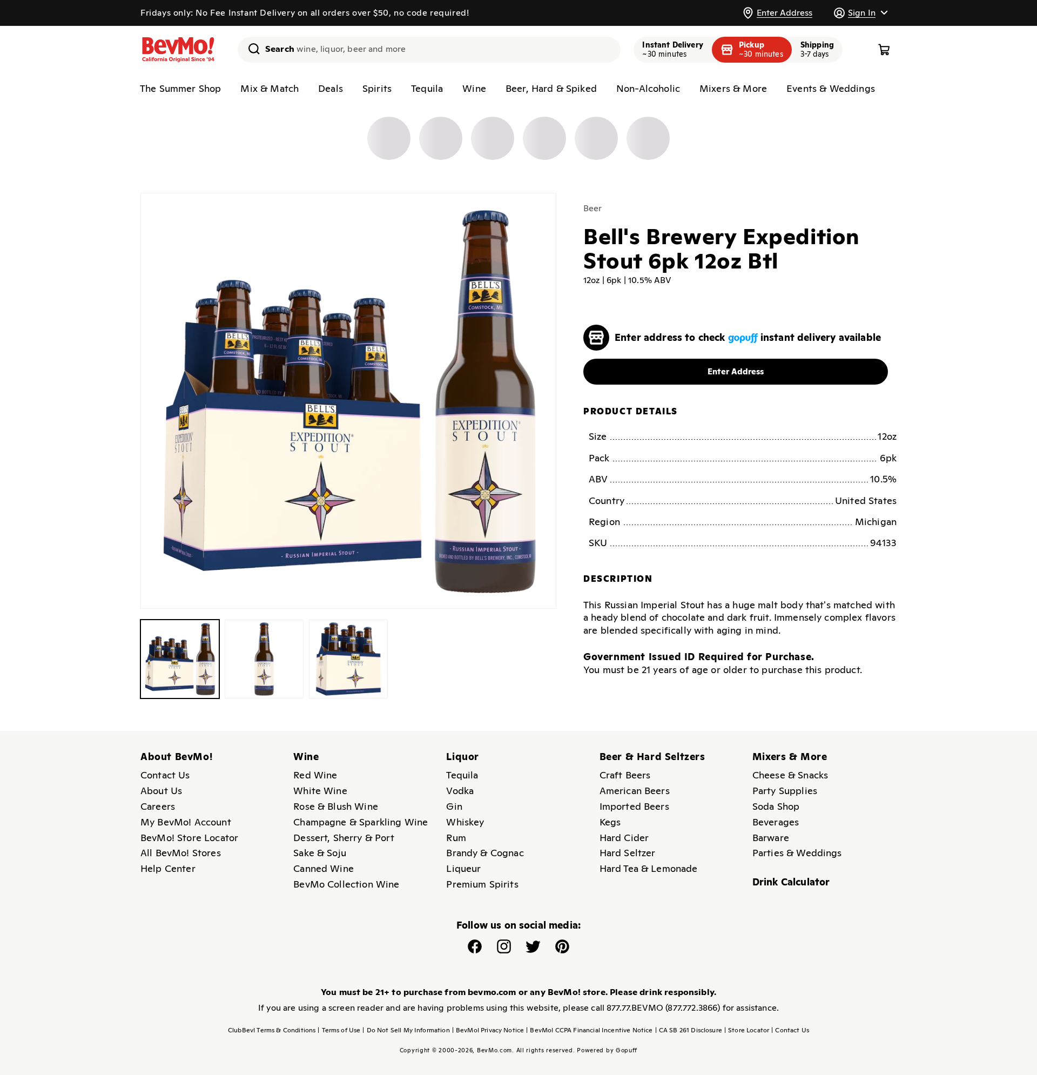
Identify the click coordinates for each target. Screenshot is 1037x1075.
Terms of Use (339, 1030)
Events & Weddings (830, 88)
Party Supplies (784, 790)
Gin (454, 806)
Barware (770, 837)
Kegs (610, 822)
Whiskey (465, 822)
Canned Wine (323, 868)
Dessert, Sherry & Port (343, 837)
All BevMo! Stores (180, 852)
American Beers (635, 790)
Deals (330, 88)
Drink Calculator (791, 882)
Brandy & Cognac (484, 852)
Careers (157, 806)
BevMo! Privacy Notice (488, 1030)
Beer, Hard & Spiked (551, 88)
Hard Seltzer (628, 852)
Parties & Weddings (797, 852)
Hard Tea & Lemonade (649, 868)
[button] (860, 12)
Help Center (168, 868)
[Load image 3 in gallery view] (348, 659)
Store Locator (746, 1030)
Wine (474, 88)
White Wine (320, 790)
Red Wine (315, 775)
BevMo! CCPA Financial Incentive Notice (589, 1030)
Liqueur (463, 868)
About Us (161, 790)
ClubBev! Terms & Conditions (271, 1030)
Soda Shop (775, 806)
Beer (592, 208)
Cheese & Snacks (790, 775)
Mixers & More (733, 88)
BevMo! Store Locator (189, 837)
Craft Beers (625, 775)
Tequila (427, 88)
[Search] (250, 49)
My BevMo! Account (185, 822)
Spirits (377, 88)
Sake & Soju (319, 852)
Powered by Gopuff (607, 1050)
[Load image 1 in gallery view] (179, 659)
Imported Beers (634, 806)
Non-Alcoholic (648, 88)
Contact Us (165, 775)
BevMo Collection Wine (346, 884)
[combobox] (429, 49)
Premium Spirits (482, 884)
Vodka (460, 790)
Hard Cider (624, 837)
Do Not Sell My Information (405, 1030)
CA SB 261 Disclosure (688, 1030)
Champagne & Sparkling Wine (360, 822)
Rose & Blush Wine (335, 806)
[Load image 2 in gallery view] (264, 659)
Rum (456, 837)
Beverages (775, 822)
